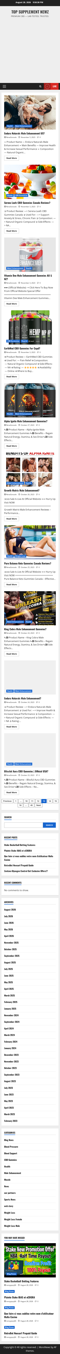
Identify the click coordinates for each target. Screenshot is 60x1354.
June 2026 (9, 922)
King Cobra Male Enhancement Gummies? (30, 608)
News (6, 1186)
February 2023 (10, 1120)
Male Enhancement (23, 126)
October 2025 (10, 949)
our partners (10, 1192)
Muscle (7, 1179)
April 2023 (9, 1107)
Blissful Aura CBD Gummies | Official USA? (30, 750)
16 (20, 805)
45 (31, 805)
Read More (12, 158)
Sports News (9, 1199)
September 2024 (11, 1021)
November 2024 (11, 1015)
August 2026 (10, 909)
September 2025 (11, 955)
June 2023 (9, 1094)
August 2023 (10, 1081)
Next (38, 805)
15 (56, 801)
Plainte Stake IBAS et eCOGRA (18, 850)
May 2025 (8, 982)
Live (55, 86)
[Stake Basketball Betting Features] (30, 1260)
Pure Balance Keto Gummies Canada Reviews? (30, 542)
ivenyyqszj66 (11, 1285)
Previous (7, 801)
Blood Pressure (11, 1146)
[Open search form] (40, 86)
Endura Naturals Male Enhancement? (30, 677)
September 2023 (11, 1074)
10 (26, 801)
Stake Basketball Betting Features (19, 845)
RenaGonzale (11, 137)
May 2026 (8, 929)
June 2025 (9, 975)
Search (8, 817)
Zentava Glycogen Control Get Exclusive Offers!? (26, 871)
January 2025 (10, 1008)
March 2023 (9, 1114)
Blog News (9, 1140)
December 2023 (11, 1054)
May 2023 (8, 1101)
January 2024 (10, 1048)
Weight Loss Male (12, 1225)
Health (10, 126)
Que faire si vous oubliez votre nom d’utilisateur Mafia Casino (29, 1315)
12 (38, 801)
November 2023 (11, 1061)
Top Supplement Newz (30, 12)
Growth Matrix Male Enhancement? (30, 469)
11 (32, 801)
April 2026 (9, 936)
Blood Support (10, 1153)
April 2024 (9, 1028)
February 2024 (10, 1041)
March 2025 (9, 995)
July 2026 (8, 916)
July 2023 (8, 1087)
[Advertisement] (30, 49)
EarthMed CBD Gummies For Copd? (30, 327)
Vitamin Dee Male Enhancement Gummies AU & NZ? (30, 254)
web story (8, 1206)
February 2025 (10, 1002)
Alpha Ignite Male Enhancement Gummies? (30, 400)
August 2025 (10, 962)
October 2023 (10, 1068)
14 (50, 801)
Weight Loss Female (13, 1219)
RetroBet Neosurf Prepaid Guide (19, 865)
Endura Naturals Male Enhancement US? (30, 112)
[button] (4, 86)
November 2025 (11, 942)
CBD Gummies (21, 195)
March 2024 (9, 1035)
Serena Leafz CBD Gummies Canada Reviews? (30, 182)
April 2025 (9, 988)
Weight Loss (20, 556)
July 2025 (8, 969)
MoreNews (44, 1347)
